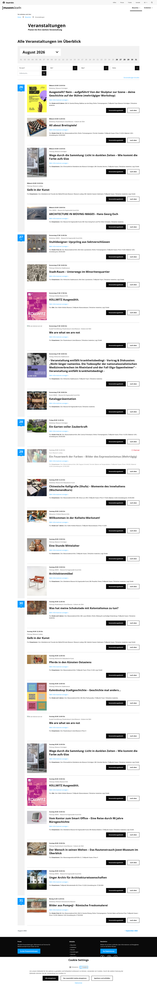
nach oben (133, 110)
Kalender (72, 954)
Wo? (51, 68)
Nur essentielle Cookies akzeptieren (75, 978)
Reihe (114, 68)
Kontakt (138, 2)
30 (132, 60)
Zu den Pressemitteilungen (29, 951)
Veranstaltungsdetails (116, 110)
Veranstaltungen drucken (131, 77)
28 (124, 60)
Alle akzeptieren (50, 978)
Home (19, 17)
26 (117, 60)
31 (136, 60)
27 (121, 60)
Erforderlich (75, 967)
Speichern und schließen (102, 978)
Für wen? (22, 68)
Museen (72, 949)
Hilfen (115, 3)
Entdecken (73, 947)
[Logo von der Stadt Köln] (8, 2)
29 (128, 60)
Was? (83, 68)
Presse (122, 2)
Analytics (85, 967)
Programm (73, 956)
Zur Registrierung (108, 951)
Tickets (130, 2)
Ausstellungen (74, 952)
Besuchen (28, 17)
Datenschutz (78, 983)
